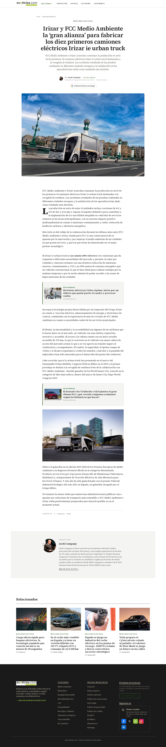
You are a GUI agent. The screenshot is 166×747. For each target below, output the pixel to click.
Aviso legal (91, 703)
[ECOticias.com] (27, 4)
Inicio (38, 16)
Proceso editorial (89, 77)
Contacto (91, 687)
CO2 (59, 703)
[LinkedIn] (123, 727)
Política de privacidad (96, 707)
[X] (129, 721)
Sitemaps (91, 727)
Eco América (63, 723)
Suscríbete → (129, 696)
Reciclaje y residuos (66, 711)
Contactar (62, 3)
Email (69, 514)
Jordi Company (74, 77)
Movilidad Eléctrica (49, 16)
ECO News (85, 3)
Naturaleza (62, 691)
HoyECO (74, 3)
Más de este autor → (69, 569)
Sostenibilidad (63, 707)
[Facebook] (123, 721)
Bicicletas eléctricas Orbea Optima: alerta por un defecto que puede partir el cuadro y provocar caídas (91, 293)
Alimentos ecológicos (67, 715)
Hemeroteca (92, 723)
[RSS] (135, 721)
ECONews (91, 719)
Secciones (46, 4)
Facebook (61, 514)
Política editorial (94, 695)
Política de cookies (95, 711)
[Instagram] (141, 721)
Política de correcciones (97, 699)
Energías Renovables (66, 695)
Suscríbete (99, 3)
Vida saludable (64, 719)
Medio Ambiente (64, 687)
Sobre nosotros (93, 691)
